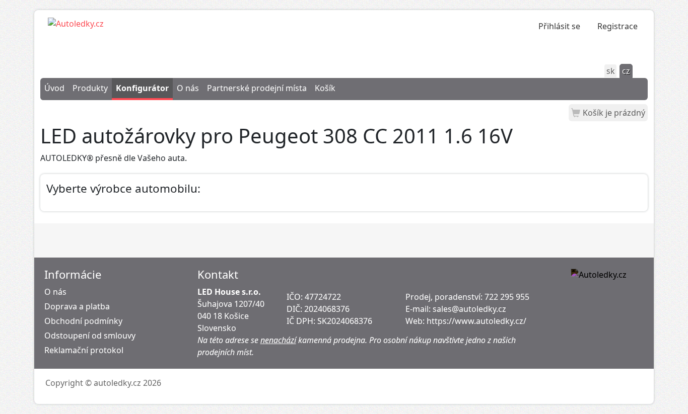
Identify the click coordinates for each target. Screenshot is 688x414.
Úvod (54, 88)
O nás (188, 88)
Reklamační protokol (83, 350)
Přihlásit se (559, 26)
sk (610, 70)
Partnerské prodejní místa (257, 88)
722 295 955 (507, 296)
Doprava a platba (77, 306)
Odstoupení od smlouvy (89, 335)
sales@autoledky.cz (469, 308)
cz (626, 70)
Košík (325, 88)
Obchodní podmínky (83, 320)
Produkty (90, 88)
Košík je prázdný (614, 112)
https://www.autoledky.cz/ (476, 320)
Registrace (617, 26)
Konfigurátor (142, 88)
